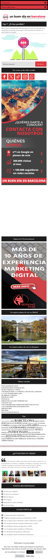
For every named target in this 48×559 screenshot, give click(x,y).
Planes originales (18, 434)
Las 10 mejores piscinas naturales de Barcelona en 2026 (21, 523)
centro (25, 423)
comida (5, 425)
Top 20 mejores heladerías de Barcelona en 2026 (20, 405)
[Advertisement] (24, 212)
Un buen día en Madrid (11, 491)
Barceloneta (40, 421)
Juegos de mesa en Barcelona (12, 388)
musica (39, 429)
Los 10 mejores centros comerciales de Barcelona (19, 534)
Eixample (33, 425)
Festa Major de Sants (9, 386)
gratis (3, 430)
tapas (8, 438)
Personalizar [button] (19, 556)
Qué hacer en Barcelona (35, 434)
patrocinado (18, 432)
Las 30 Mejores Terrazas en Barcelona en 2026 (18, 526)
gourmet (31, 427)
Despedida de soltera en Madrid (13, 502)
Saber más (30, 556)
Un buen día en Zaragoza (11, 494)
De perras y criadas (9, 395)
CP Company (8, 500)
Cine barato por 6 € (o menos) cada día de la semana (21, 392)
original (4, 432)
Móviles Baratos (9, 497)
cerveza (31, 423)
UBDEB (4, 440)
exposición (43, 425)
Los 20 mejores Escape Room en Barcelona (17, 532)
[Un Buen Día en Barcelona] (24, 20)
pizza (30, 432)
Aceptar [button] (30, 552)
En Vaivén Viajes (9, 505)
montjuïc (31, 430)
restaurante (14, 436)
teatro (15, 439)
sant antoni (40, 436)
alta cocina (5, 421)
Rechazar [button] (39, 552)
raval (3, 436)
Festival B (5, 399)
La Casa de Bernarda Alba (11, 393)
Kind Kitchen (6, 408)
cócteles (22, 425)
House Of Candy (7, 397)
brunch (10, 423)
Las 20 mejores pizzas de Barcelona (15, 407)
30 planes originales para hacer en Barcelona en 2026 (20, 518)
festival (5, 428)
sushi (3, 439)
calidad (17, 423)
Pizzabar (4, 410)
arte (12, 421)
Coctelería (41, 423)
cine (35, 423)
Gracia (39, 428)
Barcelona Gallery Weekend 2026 (14, 401)
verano (10, 440)
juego (25, 430)
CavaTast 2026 (6, 403)
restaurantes (29, 436)
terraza (22, 438)
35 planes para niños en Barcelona (14, 515)
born (4, 423)
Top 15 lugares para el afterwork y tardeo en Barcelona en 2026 (23, 521)
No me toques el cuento (10, 390)
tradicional (31, 439)
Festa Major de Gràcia (10, 412)
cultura (14, 425)
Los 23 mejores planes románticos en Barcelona (18, 529)
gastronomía (17, 427)
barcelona (24, 420)
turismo (40, 439)
